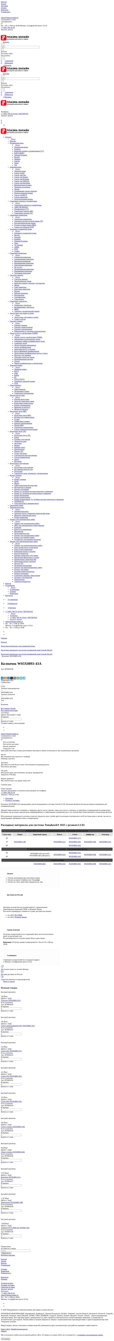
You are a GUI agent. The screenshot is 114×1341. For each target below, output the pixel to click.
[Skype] (21, 678)
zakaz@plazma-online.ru (9, 18)
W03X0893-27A (75, 838)
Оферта (4, 1331)
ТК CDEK (18, 915)
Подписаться (6, 1253)
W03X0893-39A (75, 864)
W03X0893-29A (75, 845)
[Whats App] (6, 634)
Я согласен (5, 1339)
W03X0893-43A (60, 855)
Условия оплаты (7, 1283)
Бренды (4, 1263)
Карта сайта (5, 1329)
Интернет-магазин (8, 1255)
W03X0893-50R (90, 842)
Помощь (4, 1279)
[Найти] (3, 58)
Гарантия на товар (8, 1287)
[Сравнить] (2, 673)
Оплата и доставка (12, 800)
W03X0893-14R (20, 842)
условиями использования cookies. (90, 1335)
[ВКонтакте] (2, 678)
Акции (3, 1261)
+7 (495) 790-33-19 (8, 28)
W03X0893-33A (75, 853)
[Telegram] (6, 632)
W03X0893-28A (75, 842)
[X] (11, 678)
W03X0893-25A (105, 842)
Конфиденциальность (19, 1329)
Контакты (4, 1277)
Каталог (4, 1259)
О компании (5, 1265)
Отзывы (4, 1269)
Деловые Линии (20, 917)
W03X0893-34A (75, 856)
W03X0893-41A (60, 842)
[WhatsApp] (17, 678)
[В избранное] (2, 671)
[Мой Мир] (8, 678)
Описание (9, 798)
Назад (13, 139)
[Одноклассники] (5, 678)
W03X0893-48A (40, 864)
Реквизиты (5, 1271)
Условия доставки (7, 1285)
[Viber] (14, 678)
